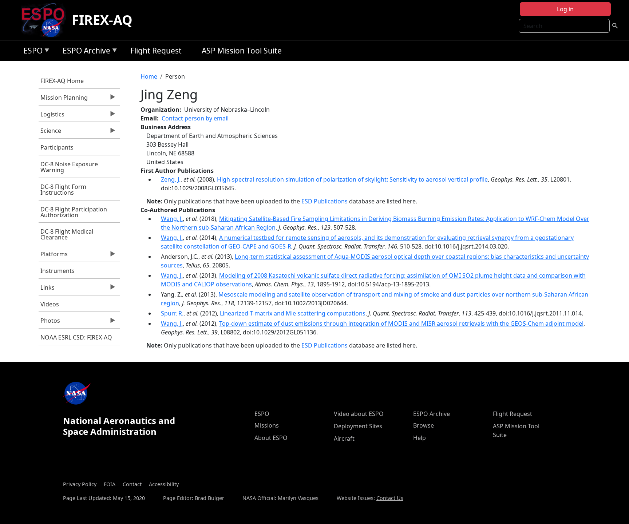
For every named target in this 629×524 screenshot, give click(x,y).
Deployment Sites (358, 426)
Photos (49, 322)
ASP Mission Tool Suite (242, 50)
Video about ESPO (359, 414)
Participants (57, 147)
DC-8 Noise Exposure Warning (69, 167)
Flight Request (156, 50)
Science (50, 132)
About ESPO (271, 438)
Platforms (53, 256)
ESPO (31, 51)
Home (149, 76)
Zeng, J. (171, 179)
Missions (266, 425)
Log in (565, 9)
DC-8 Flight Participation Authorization (73, 212)
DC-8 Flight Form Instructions (63, 189)
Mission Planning (63, 99)
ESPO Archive (84, 51)
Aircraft (344, 438)
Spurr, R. (172, 313)
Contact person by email (195, 118)
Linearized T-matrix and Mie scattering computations (292, 313)
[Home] (46, 20)
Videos (49, 304)
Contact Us (389, 498)
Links (47, 289)
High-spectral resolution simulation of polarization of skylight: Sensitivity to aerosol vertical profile (352, 179)
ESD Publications (324, 201)
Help (419, 438)
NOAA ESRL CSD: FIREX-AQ (76, 337)
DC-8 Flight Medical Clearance (66, 234)
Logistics (51, 116)
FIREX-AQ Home (62, 81)
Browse (423, 425)
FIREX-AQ (102, 20)
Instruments (57, 271)
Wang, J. (172, 219)
